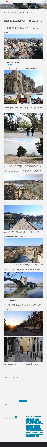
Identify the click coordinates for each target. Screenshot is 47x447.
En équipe (27, 421)
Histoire (41, 423)
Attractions (34, 416)
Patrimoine (34, 430)
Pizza (41, 430)
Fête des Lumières (32, 423)
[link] (39, 1)
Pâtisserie (33, 432)
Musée (39, 427)
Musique (35, 427)
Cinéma (37, 418)
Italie (27, 425)
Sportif (41, 432)
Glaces (38, 423)
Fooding (27, 423)
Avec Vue (27, 418)
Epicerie (31, 421)
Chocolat (33, 418)
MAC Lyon (31, 427)
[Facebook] (42, 1)
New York (27, 430)
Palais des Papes (9, 64)
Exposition (35, 421)
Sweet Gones (31, 434)
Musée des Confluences (37, 428)
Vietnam (41, 434)
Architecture (28, 416)
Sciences (37, 432)
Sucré (27, 434)
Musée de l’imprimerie (29, 428)
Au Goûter (39, 416)
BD (30, 418)
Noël (31, 430)
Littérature (37, 425)
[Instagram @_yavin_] (44, 1)
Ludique (27, 427)
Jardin (29, 425)
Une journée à (36, 434)
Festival (39, 421)
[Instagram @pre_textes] (45, 1)
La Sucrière (33, 425)
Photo (38, 430)
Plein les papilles (28, 432)
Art (31, 416)
